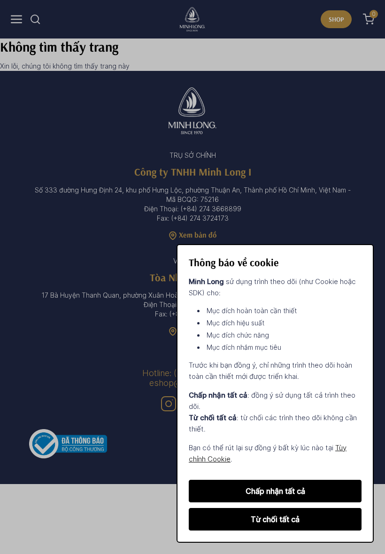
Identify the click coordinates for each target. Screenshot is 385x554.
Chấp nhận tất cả (275, 491)
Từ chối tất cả (275, 519)
